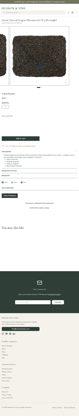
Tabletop (5, 355)
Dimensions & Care (9, 171)
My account (6, 381)
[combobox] (33, 12)
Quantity (5, 103)
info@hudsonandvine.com (21, 329)
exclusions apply (54, 294)
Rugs (3, 352)
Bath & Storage (7, 346)
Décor (4, 349)
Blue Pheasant (9, 94)
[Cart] (72, 12)
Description (6, 151)
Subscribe (58, 302)
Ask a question (8, 188)
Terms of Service (7, 398)
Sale (3, 358)
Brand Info (6, 175)
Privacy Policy (6, 395)
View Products (10, 195)
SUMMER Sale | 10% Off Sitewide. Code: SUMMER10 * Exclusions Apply (39, 2)
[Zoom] (66, 82)
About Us (5, 392)
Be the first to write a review (39, 208)
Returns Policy (7, 372)
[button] (39, 207)
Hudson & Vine (13, 8)
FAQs (4, 375)
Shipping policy (7, 369)
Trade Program (7, 378)
